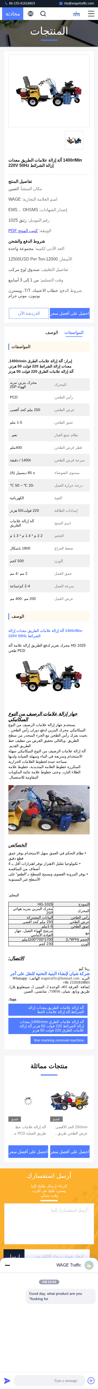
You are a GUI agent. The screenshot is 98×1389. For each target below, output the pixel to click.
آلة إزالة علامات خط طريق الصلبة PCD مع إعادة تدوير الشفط (29, 1130)
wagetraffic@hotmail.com (60, 978)
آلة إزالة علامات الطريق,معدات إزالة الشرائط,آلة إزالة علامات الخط (56, 1009)
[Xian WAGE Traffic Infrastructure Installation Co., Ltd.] (76, 13)
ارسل (14, 1256)
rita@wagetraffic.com (79, 3)
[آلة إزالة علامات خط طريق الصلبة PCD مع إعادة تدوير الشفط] (28, 1101)
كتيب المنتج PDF (23, 230)
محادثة (12, 14)
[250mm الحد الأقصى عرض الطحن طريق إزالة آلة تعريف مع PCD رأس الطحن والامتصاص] (70, 1101)
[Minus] (7, 1265)
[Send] (7, 1380)
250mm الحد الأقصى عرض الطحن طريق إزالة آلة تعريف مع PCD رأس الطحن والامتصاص (71, 1130)
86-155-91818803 (21, 3)
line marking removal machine (59, 1040)
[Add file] (91, 1380)
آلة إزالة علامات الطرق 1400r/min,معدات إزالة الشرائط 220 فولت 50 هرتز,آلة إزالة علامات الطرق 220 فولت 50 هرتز (52, 1026)
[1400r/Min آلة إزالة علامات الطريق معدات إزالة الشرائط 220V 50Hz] (49, 91)
